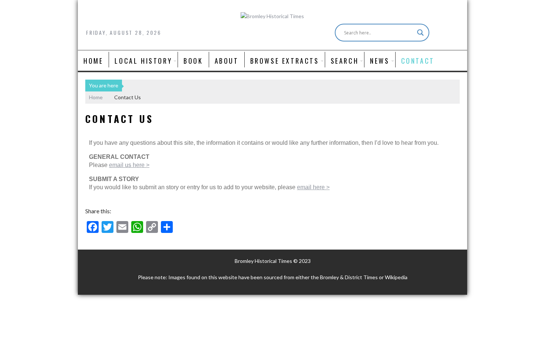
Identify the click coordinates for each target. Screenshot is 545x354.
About (227, 61)
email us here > (129, 165)
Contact (418, 61)
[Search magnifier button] (420, 32)
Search (345, 61)
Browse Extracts (284, 61)
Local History (143, 61)
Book (193, 61)
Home (93, 61)
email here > (313, 187)
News (379, 61)
